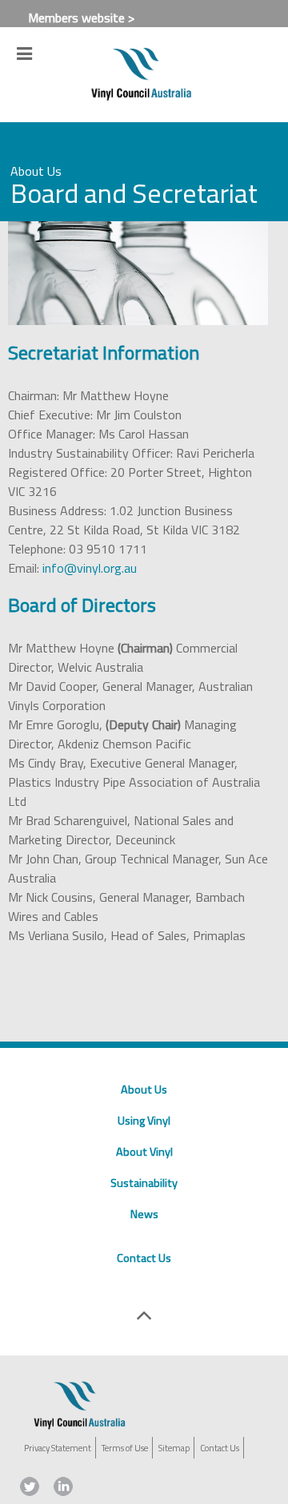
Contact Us (144, 1258)
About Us (144, 1089)
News (144, 1214)
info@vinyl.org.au (89, 567)
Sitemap (174, 1447)
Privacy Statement (57, 1447)
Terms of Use (125, 1447)
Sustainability (144, 1183)
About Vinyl (144, 1152)
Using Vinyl (144, 1120)
